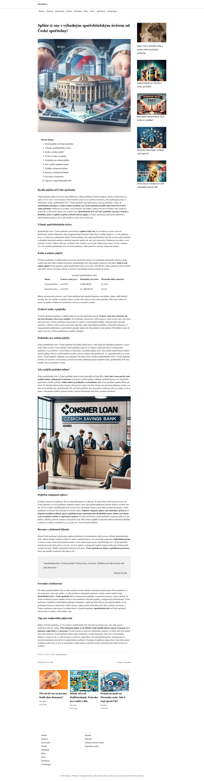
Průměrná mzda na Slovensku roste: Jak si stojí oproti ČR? (113, 697)
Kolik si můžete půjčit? (54, 152)
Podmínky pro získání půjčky (57, 160)
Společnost (101, 11)
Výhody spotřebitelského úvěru (58, 148)
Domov (42, 11)
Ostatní (69, 11)
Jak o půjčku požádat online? (57, 164)
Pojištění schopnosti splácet (56, 168)
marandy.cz (42, 4)
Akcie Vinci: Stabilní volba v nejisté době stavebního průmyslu (150, 49)
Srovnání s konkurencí (54, 176)
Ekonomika (59, 11)
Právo (92, 11)
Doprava (50, 11)
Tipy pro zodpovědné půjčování (58, 181)
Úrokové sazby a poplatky (56, 156)
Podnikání (78, 11)
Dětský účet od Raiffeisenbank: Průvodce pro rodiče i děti (84, 697)
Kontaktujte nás (61, 654)
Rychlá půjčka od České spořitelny (59, 144)
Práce (86, 11)
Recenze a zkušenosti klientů (56, 172)
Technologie (112, 11)
